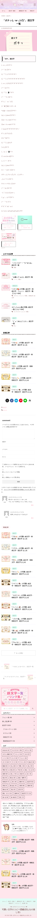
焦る (5, 777)
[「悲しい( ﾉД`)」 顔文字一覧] (8, 237)
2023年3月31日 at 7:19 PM (17, 512)
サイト (4, 457)
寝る (12, 770)
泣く (29, 774)
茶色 (5, 785)
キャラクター (17, 311)
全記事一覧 (24, 903)
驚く (21, 797)
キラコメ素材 (7, 754)
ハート (15, 279)
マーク (14, 762)
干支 (20, 770)
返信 (32, 505)
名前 (4, 441)
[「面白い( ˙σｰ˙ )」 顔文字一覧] (25, 220)
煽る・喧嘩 (22, 777)
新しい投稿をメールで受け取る (11, 477)
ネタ (27, 754)
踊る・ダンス (7, 793)
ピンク (23, 311)
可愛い (19, 279)
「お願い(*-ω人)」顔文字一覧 (22, 277)
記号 (20, 789)
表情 (22, 785)
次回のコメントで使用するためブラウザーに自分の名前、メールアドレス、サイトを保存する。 (18, 465)
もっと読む (19, 653)
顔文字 (5, 407)
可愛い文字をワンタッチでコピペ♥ (18, 906)
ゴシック (18, 754)
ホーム (4, 901)
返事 (17, 793)
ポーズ (5, 410)
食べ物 (14, 797)
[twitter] (7, 400)
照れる (12, 777)
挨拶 (15, 267)
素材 (21, 781)
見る (13, 789)
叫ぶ (15, 326)
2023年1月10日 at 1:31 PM (15, 497)
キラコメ (16, 295)
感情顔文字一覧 (20, 901)
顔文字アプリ (26, 793)
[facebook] (12, 400)
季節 (5, 770)
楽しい (14, 774)
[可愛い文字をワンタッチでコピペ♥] (18, 4)
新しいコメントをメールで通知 (11, 472)
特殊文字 (31, 295)
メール (4, 449)
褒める (5, 789)
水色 (22, 774)
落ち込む (13, 785)
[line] (25, 400)
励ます (31, 762)
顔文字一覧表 (11, 901)
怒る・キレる (29, 770)
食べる (5, 797)
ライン (23, 762)
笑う (14, 781)
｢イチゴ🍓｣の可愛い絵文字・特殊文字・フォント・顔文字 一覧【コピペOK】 (22, 291)
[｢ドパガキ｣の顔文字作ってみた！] (8, 220)
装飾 (29, 785)
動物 (5, 766)
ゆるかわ (6, 750)
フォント (21, 295)
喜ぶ (30, 766)
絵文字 (30, 781)
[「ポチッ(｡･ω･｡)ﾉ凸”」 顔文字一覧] (16, 400)
